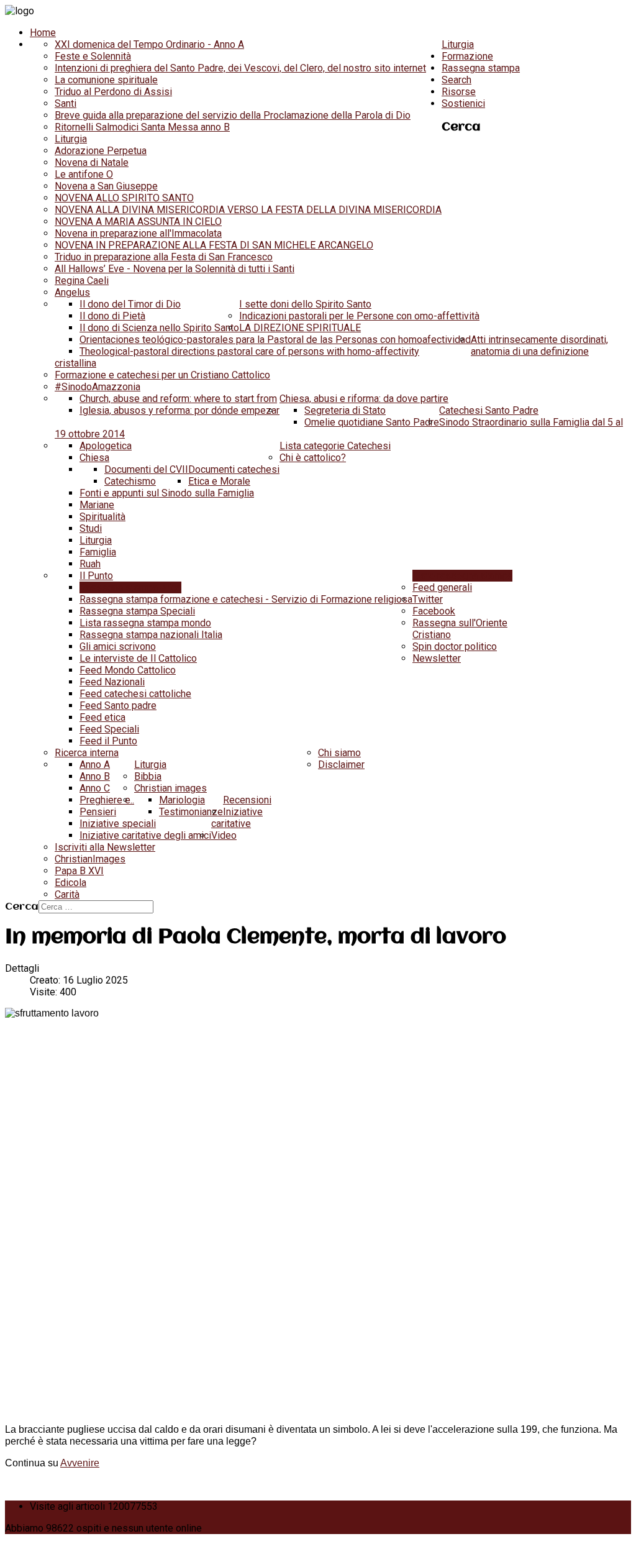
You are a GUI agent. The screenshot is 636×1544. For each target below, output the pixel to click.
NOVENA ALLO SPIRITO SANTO (124, 198)
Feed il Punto (108, 741)
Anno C (95, 788)
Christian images (170, 788)
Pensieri (98, 812)
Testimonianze (191, 812)
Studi (91, 528)
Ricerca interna (87, 753)
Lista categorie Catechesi (335, 446)
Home (43, 33)
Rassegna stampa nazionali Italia (151, 635)
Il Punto (96, 576)
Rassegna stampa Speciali (137, 611)
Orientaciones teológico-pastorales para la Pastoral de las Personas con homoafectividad (275, 339)
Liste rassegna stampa (462, 576)
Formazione (467, 56)
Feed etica (102, 717)
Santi (65, 103)
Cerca (22, 907)
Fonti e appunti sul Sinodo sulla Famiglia (167, 493)
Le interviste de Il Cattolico (138, 658)
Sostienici (463, 103)
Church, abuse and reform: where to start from (178, 398)
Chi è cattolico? (312, 458)
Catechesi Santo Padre (488, 410)
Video (224, 835)
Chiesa (94, 458)
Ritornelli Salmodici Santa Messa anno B (142, 127)
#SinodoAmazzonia (97, 387)
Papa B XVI (79, 871)
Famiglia (98, 552)
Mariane (97, 505)
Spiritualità (102, 517)
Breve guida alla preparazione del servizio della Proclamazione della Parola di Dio (233, 115)
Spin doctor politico (454, 646)
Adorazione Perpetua (101, 151)
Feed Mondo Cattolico (128, 670)
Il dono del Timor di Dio (130, 304)
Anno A (95, 764)
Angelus (72, 292)
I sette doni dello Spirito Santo (305, 304)
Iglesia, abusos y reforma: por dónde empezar (179, 410)
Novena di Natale (92, 162)
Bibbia (147, 776)
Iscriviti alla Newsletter (105, 847)
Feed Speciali (109, 729)
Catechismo (130, 481)
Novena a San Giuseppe (106, 186)
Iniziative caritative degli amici (145, 835)
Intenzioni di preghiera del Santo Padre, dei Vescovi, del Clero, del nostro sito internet (240, 68)
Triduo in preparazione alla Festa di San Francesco (164, 257)
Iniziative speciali (118, 823)
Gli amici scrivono (118, 646)
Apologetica (106, 446)
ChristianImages (90, 859)
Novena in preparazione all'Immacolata (138, 233)
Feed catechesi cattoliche (135, 694)
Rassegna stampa (481, 68)
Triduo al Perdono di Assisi (113, 92)
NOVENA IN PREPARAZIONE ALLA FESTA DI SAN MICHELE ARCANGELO (214, 245)
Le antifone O (84, 174)
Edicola (70, 882)
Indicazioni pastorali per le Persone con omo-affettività (359, 316)
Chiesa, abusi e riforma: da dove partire (363, 398)
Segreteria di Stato (345, 410)
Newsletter (436, 658)
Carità (67, 894)
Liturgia (458, 44)
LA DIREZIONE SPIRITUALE (300, 328)
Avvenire (79, 1463)
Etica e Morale (219, 481)
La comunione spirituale (106, 80)
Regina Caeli (82, 280)
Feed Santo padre (118, 705)
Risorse (459, 92)
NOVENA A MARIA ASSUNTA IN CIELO (138, 221)
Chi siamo (339, 753)
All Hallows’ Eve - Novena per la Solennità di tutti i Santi (174, 269)
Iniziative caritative (237, 817)
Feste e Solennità (93, 56)
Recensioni (247, 800)
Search (456, 80)
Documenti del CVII (146, 469)
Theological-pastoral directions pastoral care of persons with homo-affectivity (249, 351)
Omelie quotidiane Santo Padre (371, 422)
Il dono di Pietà (112, 316)
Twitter (427, 599)
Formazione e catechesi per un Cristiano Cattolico (162, 375)
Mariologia (182, 800)
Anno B (95, 776)
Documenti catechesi (233, 469)
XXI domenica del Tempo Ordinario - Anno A (149, 44)
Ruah (90, 564)
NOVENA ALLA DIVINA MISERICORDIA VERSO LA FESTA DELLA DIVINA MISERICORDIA (248, 210)
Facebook (433, 611)
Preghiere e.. (107, 800)
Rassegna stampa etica (130, 587)
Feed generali (442, 587)
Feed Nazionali (112, 682)
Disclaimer (341, 764)
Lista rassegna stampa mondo (145, 623)
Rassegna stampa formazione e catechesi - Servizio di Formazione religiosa (246, 599)
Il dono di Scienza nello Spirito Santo (159, 328)
